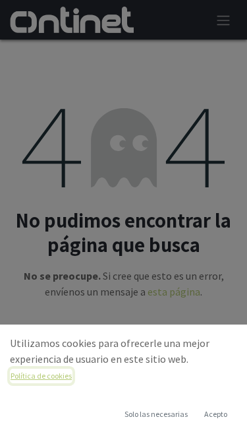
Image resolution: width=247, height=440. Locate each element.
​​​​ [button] (156, 414)
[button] (215, 414)
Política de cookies (41, 376)
